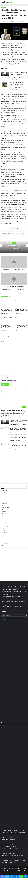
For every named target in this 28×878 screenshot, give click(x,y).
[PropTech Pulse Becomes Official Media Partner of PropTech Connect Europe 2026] (21, 303)
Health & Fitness (5, 513)
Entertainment (5, 503)
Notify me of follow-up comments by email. (11, 377)
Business (3, 7)
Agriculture (4, 490)
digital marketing (22, 832)
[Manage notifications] (25, 875)
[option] (14, 245)
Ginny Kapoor (10, 837)
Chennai (16, 830)
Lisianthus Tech (20, 234)
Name (2, 357)
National (4, 520)
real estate (14, 857)
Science (3, 530)
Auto (3, 496)
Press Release (5, 526)
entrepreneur (19, 834)
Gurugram (22, 837)
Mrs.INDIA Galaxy (16, 851)
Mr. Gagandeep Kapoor (6, 851)
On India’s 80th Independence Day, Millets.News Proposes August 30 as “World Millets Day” (14, 247)
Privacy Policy (24, 870)
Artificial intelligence (17, 827)
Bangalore (4, 830)
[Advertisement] (14, 468)
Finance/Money (5, 507)
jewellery (23, 844)
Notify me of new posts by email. (9, 380)
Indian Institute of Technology (7, 844)
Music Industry (5, 855)
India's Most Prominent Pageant (8, 841)
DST (3, 834)
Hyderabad (12, 839)
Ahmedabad (8, 827)
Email (2, 362)
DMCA (18, 870)
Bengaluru (10, 830)
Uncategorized (5, 543)
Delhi (15, 832)
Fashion (3, 505)
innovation (17, 844)
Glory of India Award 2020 (10, 231)
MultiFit (14, 853)
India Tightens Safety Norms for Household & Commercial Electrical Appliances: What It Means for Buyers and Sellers (13, 606)
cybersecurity (14, 228)
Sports (3, 534)
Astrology (4, 494)
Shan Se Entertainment (6, 860)
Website (3, 368)
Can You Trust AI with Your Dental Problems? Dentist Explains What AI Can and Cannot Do (18, 430)
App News (4, 492)
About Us (3, 870)
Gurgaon (23, 231)
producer (3, 857)
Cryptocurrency (5, 832)
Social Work (4, 532)
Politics (3, 524)
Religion (3, 528)
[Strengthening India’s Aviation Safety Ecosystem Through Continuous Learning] (7, 320)
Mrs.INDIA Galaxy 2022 (6, 853)
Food (3, 509)
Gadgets (4, 511)
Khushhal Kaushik (8, 234)
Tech (3, 538)
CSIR (11, 832)
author (24, 827)
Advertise (8, 870)
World (3, 545)
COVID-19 (22, 830)
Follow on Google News (14, 872)
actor (3, 827)
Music (3, 517)
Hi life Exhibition (5, 839)
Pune (9, 857)
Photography (5, 522)
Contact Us (13, 870)
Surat (24, 860)
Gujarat (16, 837)
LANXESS (14, 846)
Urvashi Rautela (5, 862)
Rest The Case (21, 857)
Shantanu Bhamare (16, 860)
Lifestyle (4, 515)
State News (4, 536)
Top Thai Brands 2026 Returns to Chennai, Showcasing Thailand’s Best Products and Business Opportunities (6, 310)
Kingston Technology (6, 846)
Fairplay (3, 837)
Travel (3, 541)
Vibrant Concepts (13, 862)
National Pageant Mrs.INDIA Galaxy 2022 (17, 855)
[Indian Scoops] (6, 2)
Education (4, 501)
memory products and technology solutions (10, 848)
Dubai (7, 834)
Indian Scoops (5, 21)
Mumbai (19, 853)
